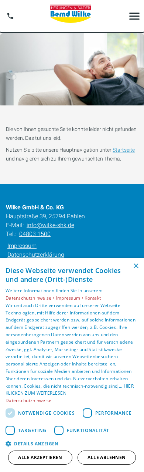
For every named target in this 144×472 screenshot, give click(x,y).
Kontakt (93, 298)
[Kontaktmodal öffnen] (10, 16)
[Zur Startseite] (72, 16)
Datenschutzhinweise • (31, 298)
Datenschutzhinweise (29, 400)
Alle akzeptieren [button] (40, 457)
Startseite (124, 150)
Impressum (22, 245)
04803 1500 (35, 233)
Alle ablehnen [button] (107, 457)
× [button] (135, 266)
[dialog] (72, 365)
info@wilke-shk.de (50, 225)
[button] (134, 16)
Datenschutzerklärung (35, 254)
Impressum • (70, 298)
